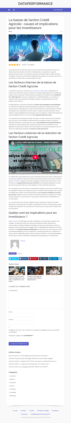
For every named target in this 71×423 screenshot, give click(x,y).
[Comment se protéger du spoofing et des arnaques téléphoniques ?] (35, 270)
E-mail (11, 319)
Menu (13, 10)
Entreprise (13, 382)
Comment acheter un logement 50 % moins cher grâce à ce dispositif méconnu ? (32, 361)
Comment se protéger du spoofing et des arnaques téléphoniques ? (34, 278)
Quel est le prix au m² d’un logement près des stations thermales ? (28, 355)
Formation (13, 389)
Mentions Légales (43, 410)
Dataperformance (35, 4)
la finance (15, 221)
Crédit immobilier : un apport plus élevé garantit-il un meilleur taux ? (29, 364)
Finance (20, 253)
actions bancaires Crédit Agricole (39, 91)
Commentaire (13, 290)
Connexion (24, 414)
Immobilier (13, 392)
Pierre (10, 31)
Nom (11, 312)
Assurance (13, 376)
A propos (23, 410)
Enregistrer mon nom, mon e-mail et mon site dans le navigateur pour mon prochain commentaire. (34, 331)
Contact (31, 410)
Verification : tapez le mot (21, 335)
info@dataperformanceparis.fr (40, 414)
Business (12, 379)
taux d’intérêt (15, 181)
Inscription (55, 410)
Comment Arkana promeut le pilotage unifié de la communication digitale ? (31, 358)
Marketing (13, 395)
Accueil (15, 410)
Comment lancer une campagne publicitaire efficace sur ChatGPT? (28, 367)
